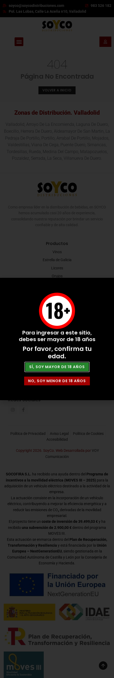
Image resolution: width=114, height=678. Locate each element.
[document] (57, 339)
